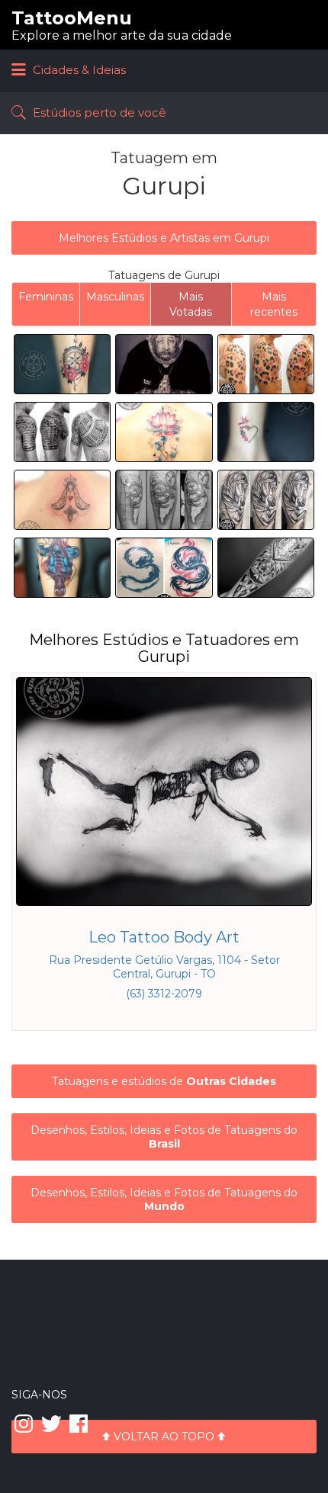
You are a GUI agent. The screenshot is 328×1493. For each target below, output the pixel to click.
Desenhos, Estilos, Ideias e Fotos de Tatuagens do (164, 1137)
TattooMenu (71, 18)
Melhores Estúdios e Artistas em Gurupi (164, 238)
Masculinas (115, 296)
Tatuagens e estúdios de (164, 1081)
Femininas (45, 296)
